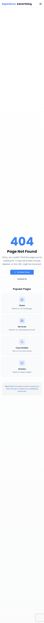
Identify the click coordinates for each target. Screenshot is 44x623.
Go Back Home (23, 272)
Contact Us (22, 279)
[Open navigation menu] (40, 3)
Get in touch (11, 389)
